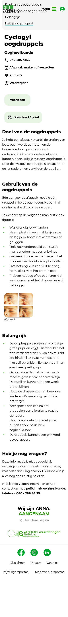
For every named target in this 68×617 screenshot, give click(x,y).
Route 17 (15, 75)
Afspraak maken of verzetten (31, 67)
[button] (17, 100)
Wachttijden (19, 83)
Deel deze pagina (36, 520)
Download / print (26, 117)
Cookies (52, 562)
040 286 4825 (20, 60)
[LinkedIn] (47, 552)
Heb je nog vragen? (19, 23)
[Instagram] (34, 552)
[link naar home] (11, 9)
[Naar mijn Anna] (62, 9)
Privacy (36, 562)
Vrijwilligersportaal (16, 572)
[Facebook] (21, 552)
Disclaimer (17, 562)
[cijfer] (27, 533)
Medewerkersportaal (50, 572)
